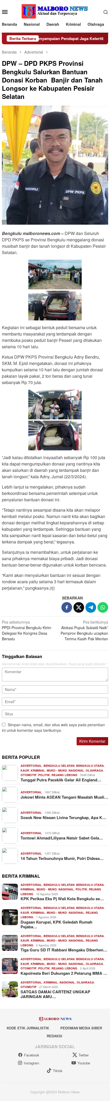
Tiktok (57, 1070)
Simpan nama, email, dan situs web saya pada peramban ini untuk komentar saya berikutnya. (53, 727)
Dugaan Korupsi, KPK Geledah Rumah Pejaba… (56, 924)
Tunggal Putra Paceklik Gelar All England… (61, 779)
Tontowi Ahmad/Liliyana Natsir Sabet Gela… (62, 837)
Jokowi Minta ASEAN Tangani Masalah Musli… (64, 797)
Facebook (31, 1055)
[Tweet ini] (78, 607)
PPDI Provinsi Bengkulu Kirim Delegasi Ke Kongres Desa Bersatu (26, 630)
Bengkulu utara (90, 766)
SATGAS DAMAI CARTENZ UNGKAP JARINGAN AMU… (55, 994)
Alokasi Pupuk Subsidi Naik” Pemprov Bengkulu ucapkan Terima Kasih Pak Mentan (84, 630)
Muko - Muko (57, 770)
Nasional (76, 770)
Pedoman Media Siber (81, 1027)
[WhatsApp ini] (102, 607)
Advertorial (31, 766)
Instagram (31, 1062)
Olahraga (94, 770)
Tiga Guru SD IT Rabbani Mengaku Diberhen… (64, 949)
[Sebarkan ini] (66, 607)
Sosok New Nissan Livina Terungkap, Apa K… (63, 817)
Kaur (25, 770)
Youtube (83, 1062)
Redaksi (54, 1035)
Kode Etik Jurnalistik (28, 1027)
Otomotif (29, 775)
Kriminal (38, 770)
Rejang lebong (64, 775)
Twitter (83, 1055)
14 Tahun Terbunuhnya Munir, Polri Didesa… (62, 858)
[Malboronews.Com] (55, 11)
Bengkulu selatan (59, 766)
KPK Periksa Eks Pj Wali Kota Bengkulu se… (62, 898)
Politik (44, 775)
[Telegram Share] (90, 607)
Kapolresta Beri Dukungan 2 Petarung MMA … (64, 973)
